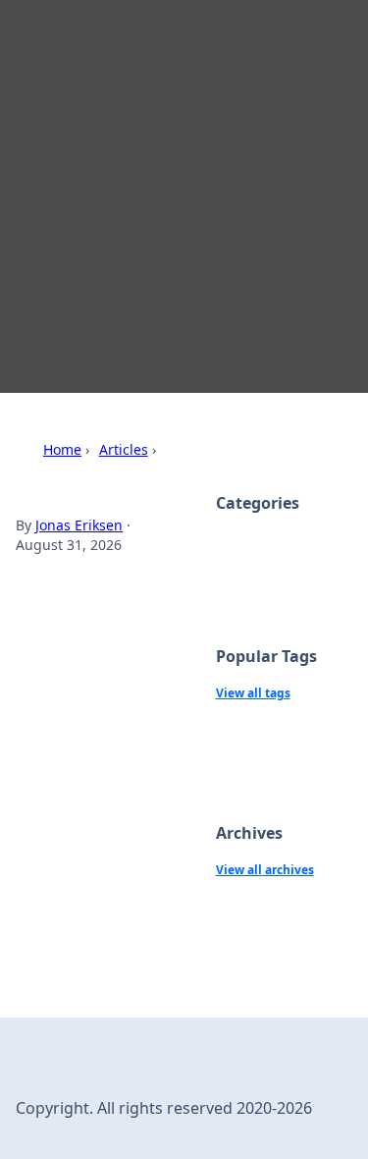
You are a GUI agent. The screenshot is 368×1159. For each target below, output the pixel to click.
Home (62, 449)
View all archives (265, 869)
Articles (123, 449)
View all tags (253, 693)
